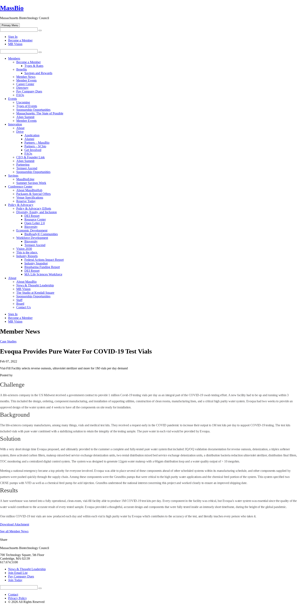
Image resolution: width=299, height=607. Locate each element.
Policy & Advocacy (20, 205)
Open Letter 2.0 (34, 223)
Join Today (15, 580)
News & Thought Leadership (35, 285)
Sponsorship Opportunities (33, 109)
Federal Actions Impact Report (44, 259)
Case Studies (8, 341)
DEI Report (31, 216)
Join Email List (17, 572)
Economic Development (31, 230)
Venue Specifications (29, 197)
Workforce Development (32, 237)
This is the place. (27, 252)
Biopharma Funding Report (42, 267)
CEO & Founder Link (30, 157)
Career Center (25, 84)
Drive (20, 131)
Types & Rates (33, 65)
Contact (13, 594)
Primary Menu (10, 25)
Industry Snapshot (36, 263)
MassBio (12, 8)
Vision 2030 (24, 248)
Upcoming (23, 102)
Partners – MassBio (36, 142)
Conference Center (20, 186)
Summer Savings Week (31, 183)
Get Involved (32, 150)
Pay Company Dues (29, 91)
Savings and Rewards (38, 73)
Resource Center (35, 219)
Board (20, 303)
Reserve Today (26, 201)
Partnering (22, 164)
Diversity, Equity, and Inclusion (36, 212)
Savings (13, 175)
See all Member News (14, 531)
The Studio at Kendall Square (35, 292)
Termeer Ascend (26, 168)
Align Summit (25, 117)
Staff (19, 300)
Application (31, 135)
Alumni (29, 139)
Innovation (15, 124)
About (20, 128)
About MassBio (26, 281)
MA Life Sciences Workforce (43, 274)
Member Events (26, 80)
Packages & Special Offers (33, 194)
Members (14, 58)
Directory (22, 87)
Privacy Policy (17, 598)
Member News (25, 76)
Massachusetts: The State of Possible (39, 113)
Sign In (12, 36)
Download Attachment (14, 524)
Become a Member (20, 40)
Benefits (21, 69)
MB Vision (15, 44)
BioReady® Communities (41, 234)
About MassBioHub (29, 190)
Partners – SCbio (35, 146)
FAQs (20, 95)
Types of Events (26, 106)
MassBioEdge (25, 179)
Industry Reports (27, 256)
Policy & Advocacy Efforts (33, 208)
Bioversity (31, 226)
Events (12, 98)
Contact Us (23, 307)
